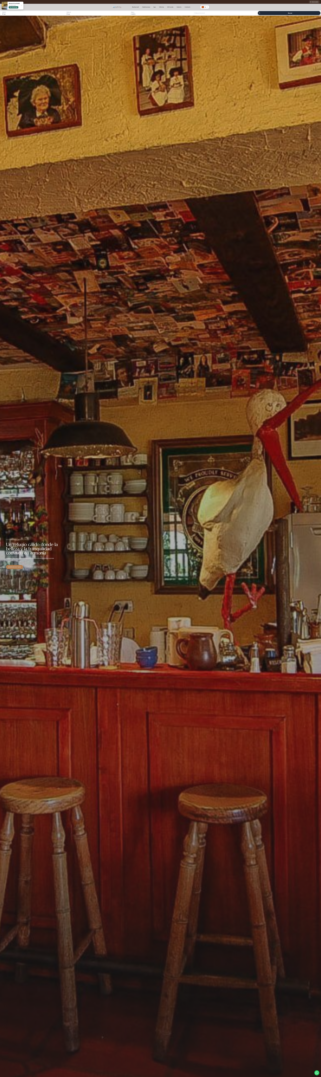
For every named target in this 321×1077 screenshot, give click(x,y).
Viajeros (132, 12)
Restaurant (135, 7)
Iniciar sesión (315, 2)
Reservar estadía (14, 567)
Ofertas (161, 7)
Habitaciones (146, 7)
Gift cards (170, 7)
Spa (154, 7)
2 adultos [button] (133, 14)
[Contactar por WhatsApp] (316, 1072)
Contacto (187, 7)
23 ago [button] (4, 14)
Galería (179, 7)
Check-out (69, 12)
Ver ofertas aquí (13, 7)
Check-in (4, 12)
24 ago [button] (68, 14)
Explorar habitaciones (35, 567)
